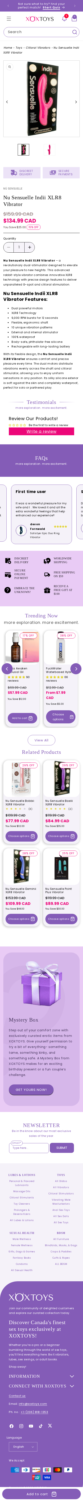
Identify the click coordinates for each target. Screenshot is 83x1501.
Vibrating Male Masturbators (61, 1202)
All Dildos (61, 1181)
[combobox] (41, 32)
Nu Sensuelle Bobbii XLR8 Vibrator (20, 802)
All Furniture (61, 1239)
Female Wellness (22, 1245)
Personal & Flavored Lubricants (21, 1183)
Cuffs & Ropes (61, 1257)
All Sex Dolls (61, 1216)
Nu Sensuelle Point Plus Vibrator (58, 890)
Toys (19, 48)
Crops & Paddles (61, 1251)
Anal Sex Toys (61, 1210)
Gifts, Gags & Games (22, 1251)
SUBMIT (61, 1148)
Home (8, 48)
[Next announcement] (75, 6)
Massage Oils (21, 1191)
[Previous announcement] (8, 6)
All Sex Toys (61, 1222)
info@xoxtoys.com (33, 1404)
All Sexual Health (22, 1270)
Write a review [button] (41, 431)
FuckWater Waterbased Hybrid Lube (60, 670)
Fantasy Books (22, 1257)
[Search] (74, 32)
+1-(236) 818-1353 (34, 1412)
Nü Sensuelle (12, 188)
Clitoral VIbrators (38, 48)
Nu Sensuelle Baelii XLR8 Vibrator (59, 802)
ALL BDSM (61, 1264)
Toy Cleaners (22, 1204)
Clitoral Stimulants (22, 1197)
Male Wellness (22, 1239)
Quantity (9, 238)
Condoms (22, 1264)
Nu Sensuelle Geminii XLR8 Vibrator (21, 890)
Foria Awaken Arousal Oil (17, 670)
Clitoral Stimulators (61, 1193)
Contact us (17, 1396)
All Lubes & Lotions (22, 1220)
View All (41, 740)
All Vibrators (61, 1187)
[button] (9, 19)
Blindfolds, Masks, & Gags (61, 1245)
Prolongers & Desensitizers (21, 1212)
